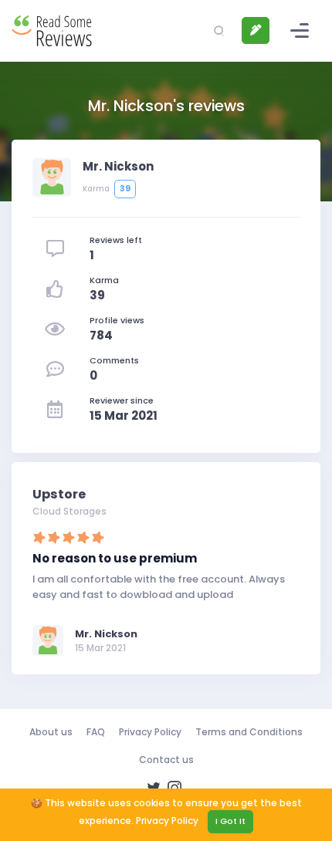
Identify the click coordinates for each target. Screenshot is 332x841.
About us (51, 731)
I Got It (230, 821)
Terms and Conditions (249, 731)
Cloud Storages (69, 511)
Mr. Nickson (106, 634)
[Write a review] (255, 31)
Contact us (166, 759)
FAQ (95, 731)
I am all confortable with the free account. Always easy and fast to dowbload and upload (158, 586)
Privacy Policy (150, 731)
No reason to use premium (114, 558)
